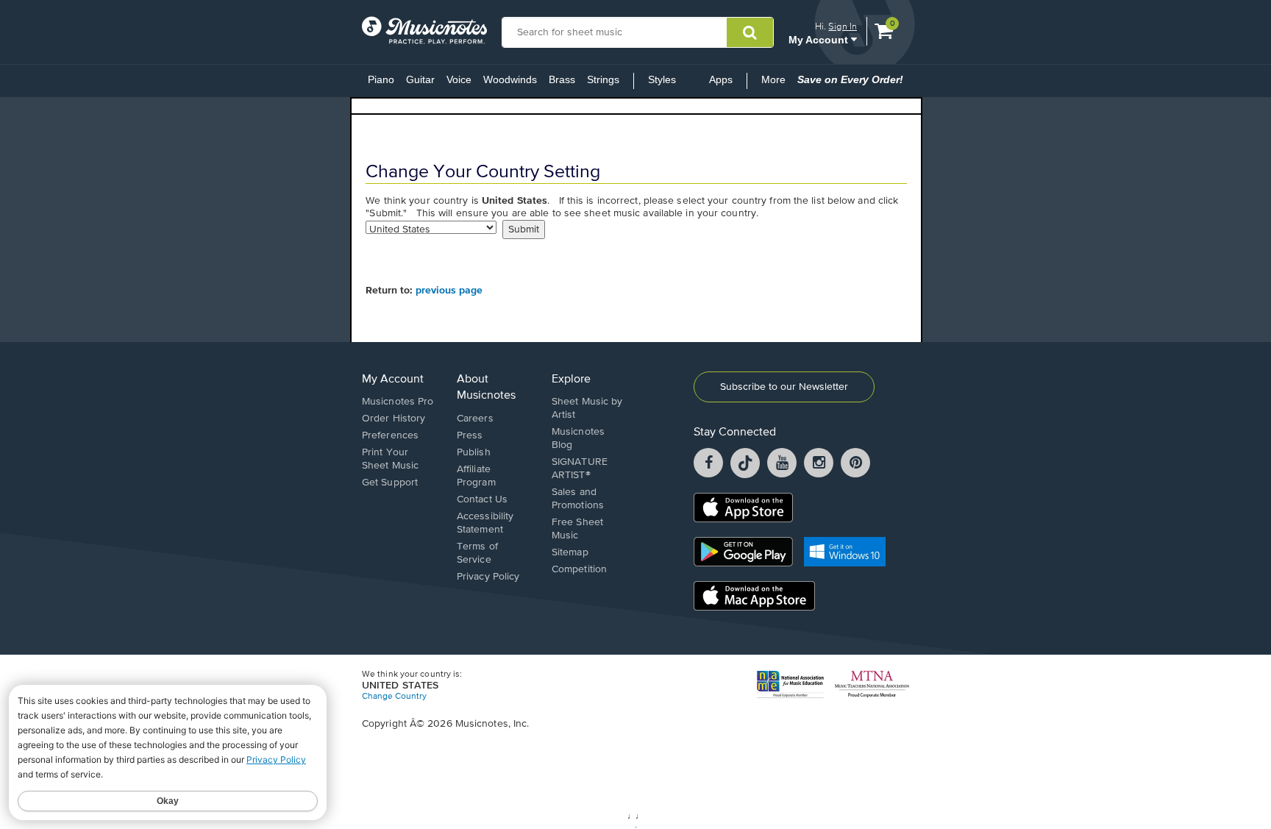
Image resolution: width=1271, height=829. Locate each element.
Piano (381, 79)
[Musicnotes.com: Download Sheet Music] (424, 30)
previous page (449, 290)
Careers (475, 418)
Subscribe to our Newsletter (784, 387)
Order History (393, 418)
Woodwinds (510, 79)
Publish (474, 452)
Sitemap (570, 552)
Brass (562, 79)
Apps (721, 79)
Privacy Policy (488, 577)
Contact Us (482, 499)
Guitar (420, 79)
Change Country (394, 696)
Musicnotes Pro (397, 401)
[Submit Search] (750, 32)
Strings (603, 79)
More (776, 84)
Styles (662, 79)
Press (470, 435)
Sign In (842, 26)
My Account (819, 39)
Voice (458, 79)
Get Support (390, 482)
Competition (579, 569)
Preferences (390, 435)
